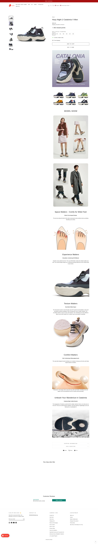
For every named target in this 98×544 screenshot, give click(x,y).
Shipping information (70, 443)
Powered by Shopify (49, 539)
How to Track (52, 526)
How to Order (52, 524)
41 (60, 33)
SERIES (35, 4)
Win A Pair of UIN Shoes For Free (76, 524)
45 (73, 33)
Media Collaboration (74, 519)
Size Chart (52, 517)
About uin (72, 515)
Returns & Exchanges (54, 522)
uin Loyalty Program (53, 535)
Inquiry (71, 517)
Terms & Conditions (53, 530)
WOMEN (25, 4)
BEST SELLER (18, 4)
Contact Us (52, 515)
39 (53, 33)
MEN (29, 4)
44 (69, 33)
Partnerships (72, 522)
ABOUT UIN (18, 6)
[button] (62, 5)
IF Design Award (40, 4)
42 (63, 33)
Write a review (59, 500)
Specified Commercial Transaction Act (57, 532)
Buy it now (70, 47)
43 (66, 33)
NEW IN (22, 4)
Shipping (53, 24)
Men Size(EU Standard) (59, 31)
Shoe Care (52, 519)
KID (32, 4)
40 (57, 33)
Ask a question (70, 446)
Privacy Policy (52, 528)
